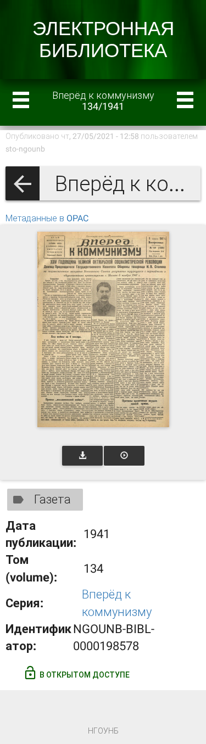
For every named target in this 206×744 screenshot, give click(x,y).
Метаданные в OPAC (46, 218)
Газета (52, 499)
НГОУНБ (103, 730)
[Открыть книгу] (103, 329)
